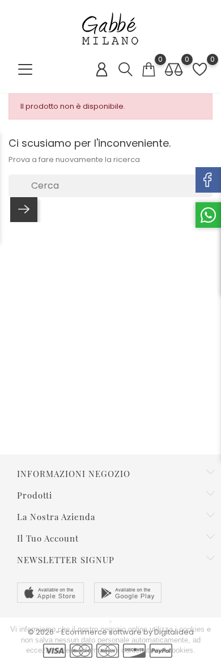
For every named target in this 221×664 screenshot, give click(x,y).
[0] (148, 69)
